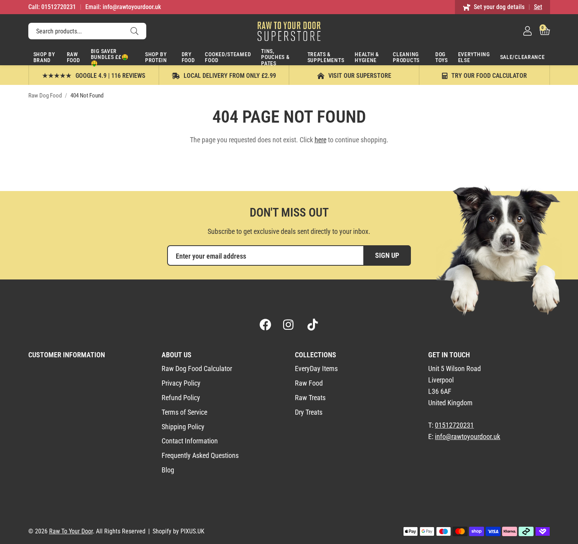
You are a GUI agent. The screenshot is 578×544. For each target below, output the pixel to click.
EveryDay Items (316, 368)
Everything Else (474, 57)
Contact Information (190, 441)
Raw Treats (310, 397)
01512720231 (454, 425)
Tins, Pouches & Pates (275, 56)
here (320, 140)
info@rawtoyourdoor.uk (467, 436)
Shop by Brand (44, 57)
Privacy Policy (181, 383)
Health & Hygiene (367, 57)
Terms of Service (184, 412)
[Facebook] (265, 325)
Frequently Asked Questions (200, 455)
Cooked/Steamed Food (228, 57)
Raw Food (73, 57)
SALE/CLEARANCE (522, 57)
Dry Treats (308, 412)
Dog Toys (441, 57)
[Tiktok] (312, 325)
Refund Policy (181, 397)
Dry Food (188, 57)
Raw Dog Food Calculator (197, 368)
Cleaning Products (406, 57)
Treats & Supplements (325, 57)
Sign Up (387, 255)
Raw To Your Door (289, 31)
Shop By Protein (156, 57)
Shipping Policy (183, 427)
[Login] (527, 31)
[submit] (134, 31)
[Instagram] (289, 325)
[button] (544, 31)
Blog (168, 470)
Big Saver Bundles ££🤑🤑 (110, 56)
